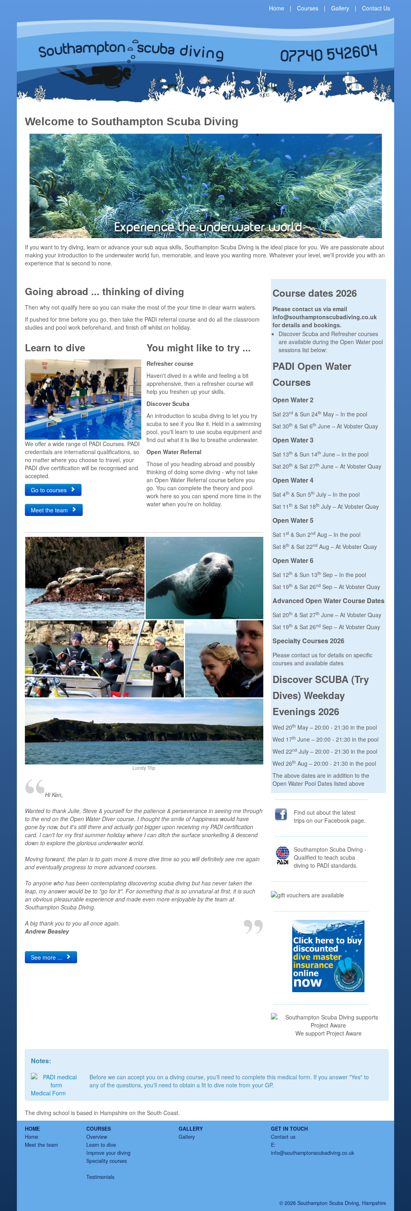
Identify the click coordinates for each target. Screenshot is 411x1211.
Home (276, 8)
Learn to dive (101, 1144)
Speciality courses (106, 1160)
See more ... (48, 957)
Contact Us (376, 8)
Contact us (283, 1136)
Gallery (340, 8)
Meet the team (51, 510)
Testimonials (100, 1176)
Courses (307, 8)
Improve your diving (108, 1152)
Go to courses (50, 490)
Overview (96, 1136)
